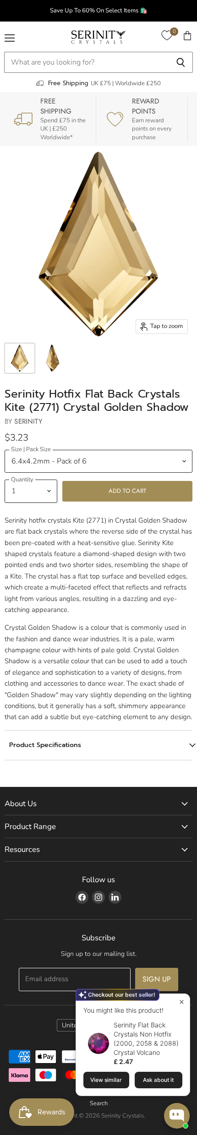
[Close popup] (181, 1002)
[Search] (181, 62)
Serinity (28, 421)
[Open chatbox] (177, 1116)
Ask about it (158, 1079)
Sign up (156, 979)
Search (99, 1103)
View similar (106, 1079)
